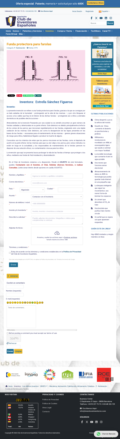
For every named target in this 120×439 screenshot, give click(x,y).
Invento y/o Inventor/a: (18, 210)
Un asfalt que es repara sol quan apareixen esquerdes (104, 219)
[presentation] (107, 379)
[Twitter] (96, 18)
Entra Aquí (102, 74)
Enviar (10, 351)
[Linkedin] (106, 18)
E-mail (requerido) (13, 299)
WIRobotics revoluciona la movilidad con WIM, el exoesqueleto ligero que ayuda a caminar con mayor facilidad (103, 144)
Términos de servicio (63, 259)
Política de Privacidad (72, 252)
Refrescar (13, 343)
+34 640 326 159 (31, 11)
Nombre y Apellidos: (17, 175)
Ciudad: (50, 189)
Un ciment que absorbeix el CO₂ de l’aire (102, 202)
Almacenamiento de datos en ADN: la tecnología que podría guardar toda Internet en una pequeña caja (103, 176)
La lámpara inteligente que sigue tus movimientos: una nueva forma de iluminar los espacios (103, 190)
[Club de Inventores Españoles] (21, 21)
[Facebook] (91, 18)
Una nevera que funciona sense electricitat (101, 165)
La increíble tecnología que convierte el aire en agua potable (103, 156)
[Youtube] (101, 18)
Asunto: (12, 196)
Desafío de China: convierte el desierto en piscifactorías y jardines (103, 130)
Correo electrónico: (17, 182)
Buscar (110, 23)
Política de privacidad (47, 259)
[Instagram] (111, 18)
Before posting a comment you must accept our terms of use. (33, 333)
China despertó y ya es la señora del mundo (103, 121)
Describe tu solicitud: (17, 217)
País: (11, 189)
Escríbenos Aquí (47, 11)
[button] (17, 31)
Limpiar (18, 351)
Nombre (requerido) (13, 291)
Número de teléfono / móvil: (19, 203)
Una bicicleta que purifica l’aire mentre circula (102, 211)
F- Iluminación (19, 48)
